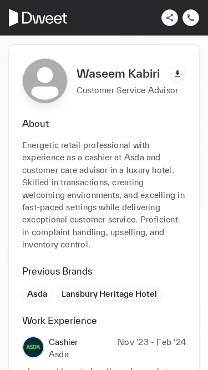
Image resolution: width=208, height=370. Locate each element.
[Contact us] (190, 17)
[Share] (169, 17)
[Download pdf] (177, 73)
